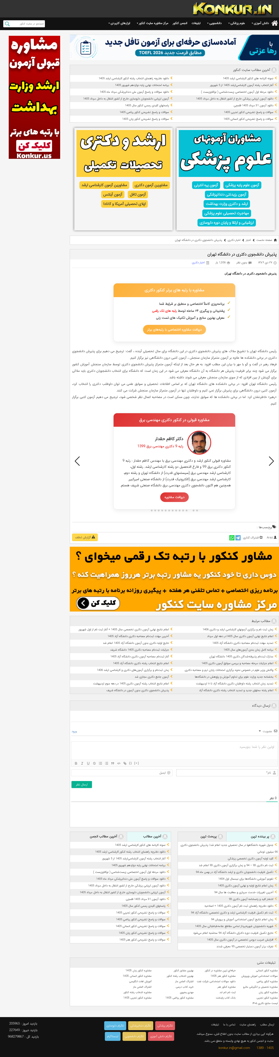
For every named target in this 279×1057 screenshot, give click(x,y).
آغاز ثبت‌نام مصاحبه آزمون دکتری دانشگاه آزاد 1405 (139, 656)
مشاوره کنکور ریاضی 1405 (179, 998)
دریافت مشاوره (174, 497)
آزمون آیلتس (112, 194)
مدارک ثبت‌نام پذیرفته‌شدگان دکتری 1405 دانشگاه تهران (241, 656)
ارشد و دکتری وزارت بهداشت (227, 204)
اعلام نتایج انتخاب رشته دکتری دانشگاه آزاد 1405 (141, 663)
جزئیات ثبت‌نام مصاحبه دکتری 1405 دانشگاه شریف (139, 650)
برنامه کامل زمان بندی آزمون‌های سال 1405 (248, 650)
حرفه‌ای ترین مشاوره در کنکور (220, 970)
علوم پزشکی (237, 23)
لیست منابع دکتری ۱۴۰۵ (265, 1003)
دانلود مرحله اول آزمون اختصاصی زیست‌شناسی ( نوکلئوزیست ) (237, 92)
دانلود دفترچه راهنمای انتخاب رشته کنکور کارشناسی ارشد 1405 (134, 78)
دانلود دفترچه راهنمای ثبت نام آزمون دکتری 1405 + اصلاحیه (238, 906)
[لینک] (125, 763)
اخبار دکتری (234, 240)
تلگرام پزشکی (165, 1025)
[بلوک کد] (119, 763)
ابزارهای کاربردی (120, 23)
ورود (74, 731)
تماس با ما (229, 1024)
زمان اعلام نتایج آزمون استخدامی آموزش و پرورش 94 (242, 919)
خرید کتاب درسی (185, 987)
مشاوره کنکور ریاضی (267, 981)
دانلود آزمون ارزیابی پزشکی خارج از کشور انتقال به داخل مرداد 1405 (234, 98)
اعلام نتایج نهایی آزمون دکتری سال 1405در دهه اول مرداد (240, 636)
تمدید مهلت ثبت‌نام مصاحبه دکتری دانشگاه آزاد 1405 (242, 643)
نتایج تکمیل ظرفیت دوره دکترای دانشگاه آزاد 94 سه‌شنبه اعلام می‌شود (233, 933)
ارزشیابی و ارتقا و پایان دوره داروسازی (227, 223)
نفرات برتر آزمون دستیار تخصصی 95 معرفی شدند (244, 946)
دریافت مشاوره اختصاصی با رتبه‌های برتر (174, 329)
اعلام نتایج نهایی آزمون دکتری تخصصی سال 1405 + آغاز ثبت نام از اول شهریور (124, 629)
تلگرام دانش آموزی (161, 1036)
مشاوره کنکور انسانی (267, 970)
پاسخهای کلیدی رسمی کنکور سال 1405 (147, 105)
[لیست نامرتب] (107, 763)
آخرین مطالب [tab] (152, 836)
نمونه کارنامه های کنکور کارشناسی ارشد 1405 (248, 78)
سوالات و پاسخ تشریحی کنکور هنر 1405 (142, 939)
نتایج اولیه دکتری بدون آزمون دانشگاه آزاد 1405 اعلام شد (136, 643)
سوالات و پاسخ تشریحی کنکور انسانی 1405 (248, 119)
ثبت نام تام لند (227, 992)
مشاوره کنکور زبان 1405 (138, 970)
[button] (77, 461)
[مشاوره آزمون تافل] (174, 47)
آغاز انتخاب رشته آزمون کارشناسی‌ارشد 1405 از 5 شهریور (241, 85)
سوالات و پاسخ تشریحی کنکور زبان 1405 (145, 119)
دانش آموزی (261, 23)
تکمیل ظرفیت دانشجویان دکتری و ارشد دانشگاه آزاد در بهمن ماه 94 (234, 872)
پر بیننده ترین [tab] (260, 836)
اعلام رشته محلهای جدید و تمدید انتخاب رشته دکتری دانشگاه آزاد (236, 690)
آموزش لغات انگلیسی (140, 981)
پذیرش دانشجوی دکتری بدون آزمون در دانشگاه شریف (137, 690)
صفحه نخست (264, 240)
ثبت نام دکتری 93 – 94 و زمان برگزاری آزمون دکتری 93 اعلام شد (236, 865)
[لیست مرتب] (100, 763)
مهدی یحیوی (187, 992)
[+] (136, 763)
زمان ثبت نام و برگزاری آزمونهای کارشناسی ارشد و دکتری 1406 (237, 629)
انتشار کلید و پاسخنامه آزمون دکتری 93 (251, 899)
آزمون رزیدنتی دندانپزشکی (226, 194)
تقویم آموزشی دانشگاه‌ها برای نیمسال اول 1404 (245, 879)
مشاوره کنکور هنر (227, 987)
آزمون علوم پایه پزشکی (242, 185)
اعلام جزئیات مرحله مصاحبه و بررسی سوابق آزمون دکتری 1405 (237, 663)
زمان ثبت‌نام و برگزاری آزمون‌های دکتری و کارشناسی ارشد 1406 (133, 670)
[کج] (82, 763)
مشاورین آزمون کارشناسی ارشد (104, 185)
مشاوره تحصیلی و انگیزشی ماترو (260, 987)
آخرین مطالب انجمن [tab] (104, 836)
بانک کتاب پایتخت (226, 998)
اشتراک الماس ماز (184, 981)
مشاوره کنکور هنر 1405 (223, 976)
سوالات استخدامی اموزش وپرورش (259, 976)
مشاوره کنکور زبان (268, 992)
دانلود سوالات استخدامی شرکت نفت (216, 981)
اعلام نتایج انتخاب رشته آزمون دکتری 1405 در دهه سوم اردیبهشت (131, 683)
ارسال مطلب (267, 1024)
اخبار (248, 240)
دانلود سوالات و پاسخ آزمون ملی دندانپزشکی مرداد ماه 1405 (134, 92)
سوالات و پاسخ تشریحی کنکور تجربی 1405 (248, 112)
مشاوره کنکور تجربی (267, 998)
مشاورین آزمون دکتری (151, 185)
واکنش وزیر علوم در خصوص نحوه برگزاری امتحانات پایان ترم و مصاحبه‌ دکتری (229, 670)
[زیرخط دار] (88, 763)
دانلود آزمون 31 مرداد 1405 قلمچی (253, 105)
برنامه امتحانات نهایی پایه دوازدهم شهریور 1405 (142, 85)
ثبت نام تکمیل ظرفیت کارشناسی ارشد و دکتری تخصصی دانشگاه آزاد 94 (232, 912)
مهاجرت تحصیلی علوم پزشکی (226, 213)
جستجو (7, 24)
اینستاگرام (112, 1036)
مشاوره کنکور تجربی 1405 (137, 998)
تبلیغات (196, 23)
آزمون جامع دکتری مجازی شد (152, 677)
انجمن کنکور (180, 23)
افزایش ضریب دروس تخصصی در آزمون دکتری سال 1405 (240, 939)
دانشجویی (215, 23)
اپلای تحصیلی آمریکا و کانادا (124, 204)
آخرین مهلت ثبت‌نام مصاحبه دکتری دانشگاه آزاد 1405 (138, 636)
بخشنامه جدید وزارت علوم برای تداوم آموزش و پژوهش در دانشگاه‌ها (234, 677)
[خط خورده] (94, 763)
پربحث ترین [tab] (209, 836)
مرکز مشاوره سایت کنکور (153, 23)
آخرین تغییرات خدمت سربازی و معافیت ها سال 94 (243, 892)
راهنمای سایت (248, 1024)
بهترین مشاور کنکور (184, 970)
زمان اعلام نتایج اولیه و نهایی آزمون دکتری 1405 (245, 885)
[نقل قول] (113, 763)
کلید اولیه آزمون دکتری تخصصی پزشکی (250, 858)
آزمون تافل (138, 194)
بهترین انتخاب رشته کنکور (180, 976)
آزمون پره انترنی (206, 185)
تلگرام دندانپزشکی (140, 1025)
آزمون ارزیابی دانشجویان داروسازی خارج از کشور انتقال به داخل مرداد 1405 (126, 98)
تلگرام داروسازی (115, 1025)
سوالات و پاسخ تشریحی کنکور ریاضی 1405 (144, 112)
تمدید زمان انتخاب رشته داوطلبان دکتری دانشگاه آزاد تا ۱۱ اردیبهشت (234, 683)
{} (130, 763)
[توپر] (76, 763)
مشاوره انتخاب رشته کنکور (137, 992)
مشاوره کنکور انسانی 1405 (137, 976)
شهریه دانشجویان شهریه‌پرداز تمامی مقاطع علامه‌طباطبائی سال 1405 (234, 926)
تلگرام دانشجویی (134, 1036)
